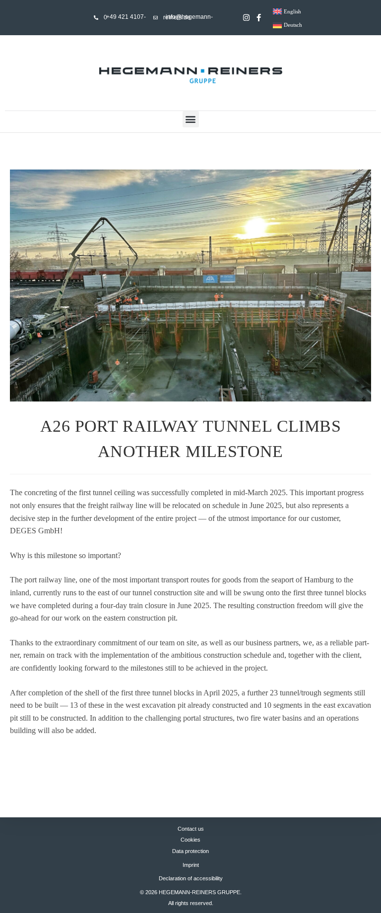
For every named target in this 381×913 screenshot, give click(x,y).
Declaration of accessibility (191, 878)
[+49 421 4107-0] (96, 17)
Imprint (191, 865)
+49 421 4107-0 (125, 17)
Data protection (190, 851)
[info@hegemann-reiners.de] (155, 17)
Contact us (191, 829)
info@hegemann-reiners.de (188, 17)
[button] (191, 119)
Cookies (190, 840)
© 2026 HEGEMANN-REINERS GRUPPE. (191, 892)
